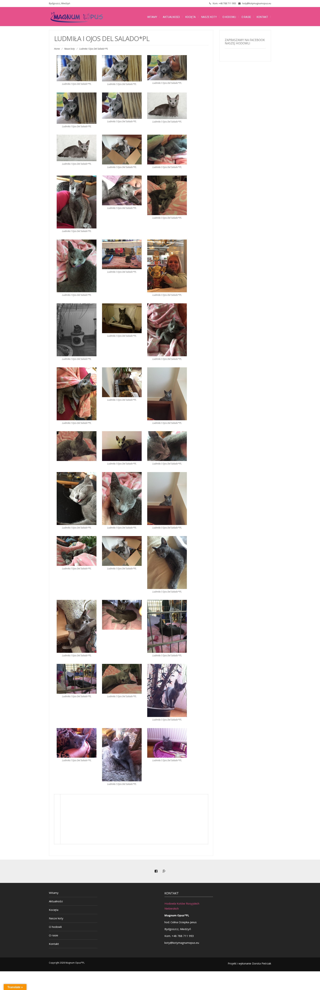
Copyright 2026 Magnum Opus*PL (67, 962)
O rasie (246, 17)
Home (57, 48)
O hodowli (229, 17)
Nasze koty (209, 17)
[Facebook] (156, 871)
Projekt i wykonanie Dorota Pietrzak (249, 963)
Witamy (152, 17)
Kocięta (190, 17)
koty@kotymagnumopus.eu (256, 3)
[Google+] (164, 871)
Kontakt (262, 17)
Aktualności (171, 17)
